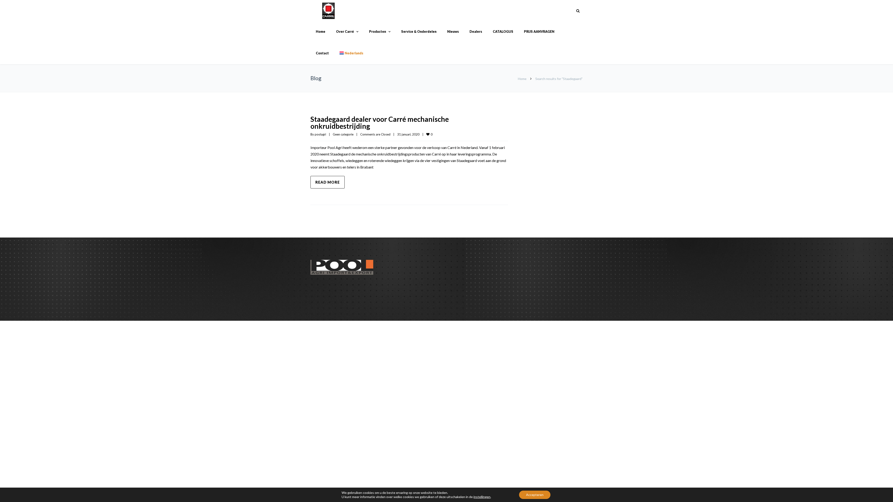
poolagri (320, 134)
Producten (377, 31)
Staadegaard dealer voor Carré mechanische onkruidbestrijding (379, 122)
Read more (327, 182)
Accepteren (534, 495)
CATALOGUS (503, 31)
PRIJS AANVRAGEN (539, 31)
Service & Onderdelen (419, 31)
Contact (322, 53)
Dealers (476, 31)
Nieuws (453, 31)
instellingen (481, 497)
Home (320, 31)
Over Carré (345, 31)
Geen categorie (343, 134)
